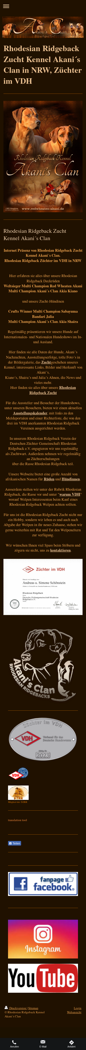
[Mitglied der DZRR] (18, 793)
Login (77, 1008)
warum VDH (69, 494)
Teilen (16, 843)
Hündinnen (71, 479)
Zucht (46, 362)
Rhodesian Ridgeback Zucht (52, 390)
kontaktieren (60, 550)
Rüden (49, 479)
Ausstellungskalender (30, 413)
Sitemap (33, 1008)
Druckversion (18, 1008)
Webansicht (74, 1012)
